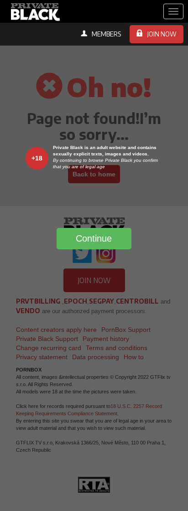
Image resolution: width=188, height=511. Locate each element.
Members (106, 34)
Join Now (162, 34)
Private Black (34, 11)
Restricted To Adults (94, 484)
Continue (94, 238)
